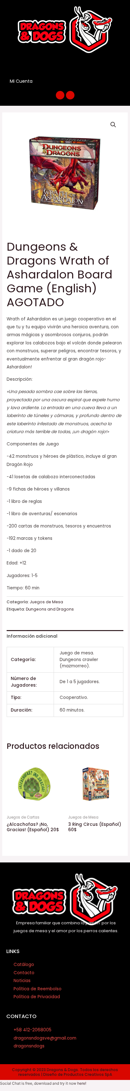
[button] (63, 65)
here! (81, 1083)
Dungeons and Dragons (50, 609)
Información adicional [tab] (32, 636)
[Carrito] (44, 81)
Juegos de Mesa (46, 602)
